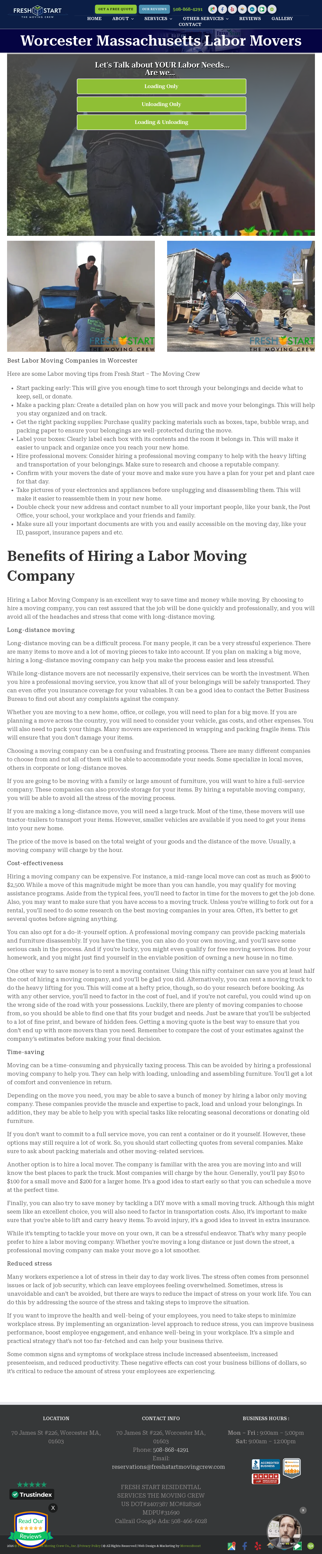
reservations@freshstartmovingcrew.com (168, 1467)
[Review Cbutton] (30, 1530)
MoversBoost (190, 1546)
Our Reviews (154, 9)
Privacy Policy (89, 1546)
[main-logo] (38, 7)
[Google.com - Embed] (56, 1486)
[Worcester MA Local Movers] (284, 1531)
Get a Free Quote (115, 9)
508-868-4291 (188, 9)
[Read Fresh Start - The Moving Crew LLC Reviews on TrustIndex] (32, 1495)
